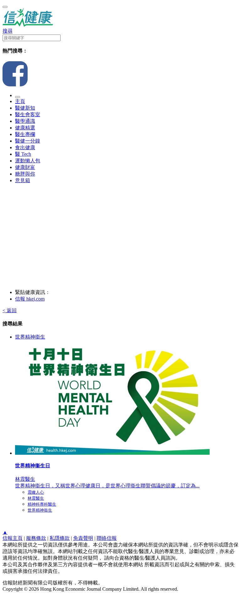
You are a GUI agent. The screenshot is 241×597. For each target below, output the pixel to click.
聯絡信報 (107, 538)
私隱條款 (60, 538)
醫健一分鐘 (27, 141)
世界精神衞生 (30, 336)
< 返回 (10, 310)
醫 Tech (23, 154)
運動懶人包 (27, 160)
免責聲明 (83, 538)
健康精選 (25, 127)
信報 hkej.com (30, 298)
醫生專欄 (25, 134)
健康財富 (25, 167)
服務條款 (36, 538)
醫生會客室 (27, 114)
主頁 (20, 101)
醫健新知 (25, 108)
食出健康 (25, 147)
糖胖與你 (25, 173)
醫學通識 (25, 121)
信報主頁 (13, 538)
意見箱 (22, 180)
